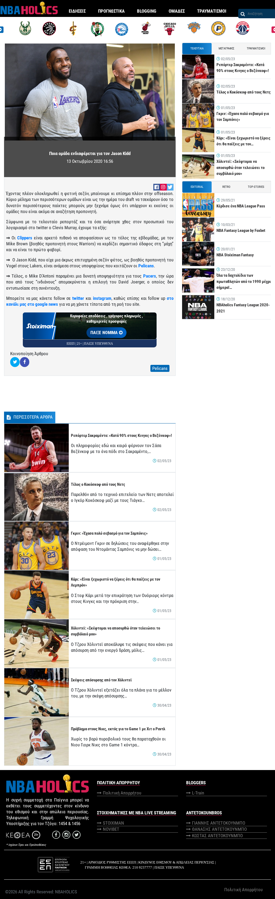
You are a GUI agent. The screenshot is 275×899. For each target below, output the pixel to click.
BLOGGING (146, 11)
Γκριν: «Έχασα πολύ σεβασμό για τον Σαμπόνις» (109, 533)
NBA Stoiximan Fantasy (235, 255)
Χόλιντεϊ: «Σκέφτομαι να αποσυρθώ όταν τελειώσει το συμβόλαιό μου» (240, 167)
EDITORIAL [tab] (197, 187)
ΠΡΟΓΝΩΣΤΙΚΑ (111, 11)
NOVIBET (111, 829)
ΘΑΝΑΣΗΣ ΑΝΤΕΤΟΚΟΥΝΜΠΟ (219, 829)
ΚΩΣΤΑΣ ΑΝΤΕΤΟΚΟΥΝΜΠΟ (217, 835)
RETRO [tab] (226, 187)
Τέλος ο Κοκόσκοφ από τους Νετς (98, 484)
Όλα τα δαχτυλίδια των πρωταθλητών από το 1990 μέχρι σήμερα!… (243, 281)
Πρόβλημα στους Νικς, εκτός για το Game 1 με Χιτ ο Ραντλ (118, 729)
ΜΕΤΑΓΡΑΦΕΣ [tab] (226, 48)
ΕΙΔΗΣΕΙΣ (77, 11)
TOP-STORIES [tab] (256, 187)
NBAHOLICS (66, 891)
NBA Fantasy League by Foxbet (240, 230)
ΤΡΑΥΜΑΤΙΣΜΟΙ (211, 11)
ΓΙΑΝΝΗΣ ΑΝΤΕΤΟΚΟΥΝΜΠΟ (218, 823)
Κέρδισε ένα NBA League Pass (240, 206)
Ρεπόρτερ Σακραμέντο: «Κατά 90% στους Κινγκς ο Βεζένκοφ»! (121, 435)
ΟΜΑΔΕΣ (177, 11)
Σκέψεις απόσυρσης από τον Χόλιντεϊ (101, 680)
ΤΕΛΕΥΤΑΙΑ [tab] (197, 48)
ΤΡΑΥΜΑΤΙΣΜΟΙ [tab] (256, 48)
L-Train (198, 793)
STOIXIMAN (113, 823)
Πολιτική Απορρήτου (122, 793)
